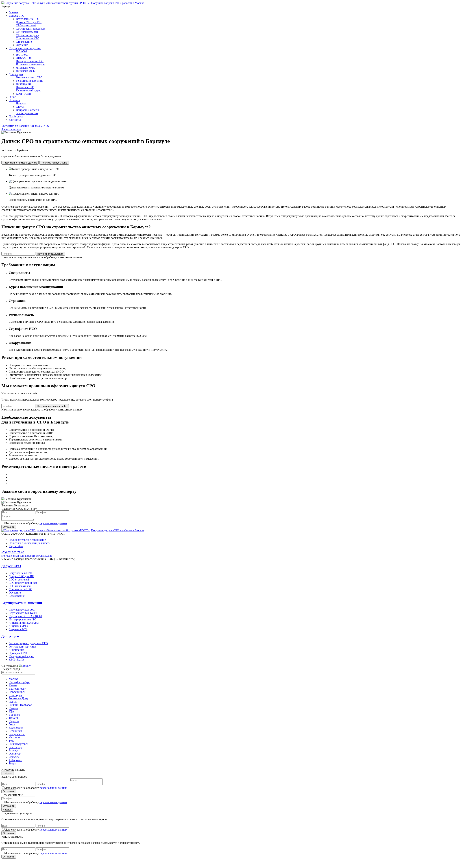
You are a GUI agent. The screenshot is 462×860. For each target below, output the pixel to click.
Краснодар (15, 695)
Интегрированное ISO (29, 61)
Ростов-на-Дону (18, 698)
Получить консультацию (54, 162)
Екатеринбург (17, 688)
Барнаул (13, 750)
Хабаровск (15, 760)
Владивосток (17, 734)
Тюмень (13, 717)
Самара (13, 708)
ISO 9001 (21, 51)
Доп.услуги (16, 74)
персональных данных (53, 523)
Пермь (13, 701)
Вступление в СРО (27, 18)
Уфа (11, 711)
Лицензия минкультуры (30, 64)
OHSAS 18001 (25, 57)
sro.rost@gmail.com (12, 555)
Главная (13, 12)
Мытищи (14, 737)
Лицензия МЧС (25, 67)
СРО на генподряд (27, 35)
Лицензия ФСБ (25, 70)
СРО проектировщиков (30, 28)
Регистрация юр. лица (29, 80)
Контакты (15, 119)
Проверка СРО (25, 87)
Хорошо (7, 809)
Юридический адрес (28, 90)
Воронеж (14, 714)
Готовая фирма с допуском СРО (28, 643)
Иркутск (14, 756)
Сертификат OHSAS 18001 (25, 616)
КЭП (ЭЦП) (23, 93)
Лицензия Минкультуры (24, 622)
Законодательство (27, 113)
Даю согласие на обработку (36, 523)
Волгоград (15, 747)
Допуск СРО (16, 15)
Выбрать (7, 773)
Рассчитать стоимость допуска (20, 162)
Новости (21, 103)
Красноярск (16, 727)
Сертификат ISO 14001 (23, 612)
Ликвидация (23, 83)
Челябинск (15, 730)
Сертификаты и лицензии (25, 48)
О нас (12, 96)
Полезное (14, 100)
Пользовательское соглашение (27, 539)
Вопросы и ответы (27, 109)
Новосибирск (17, 691)
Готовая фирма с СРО (29, 77)
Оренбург (15, 753)
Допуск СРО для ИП (29, 22)
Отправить (8, 791)
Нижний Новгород (20, 704)
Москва (13, 678)
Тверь (12, 763)
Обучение (22, 44)
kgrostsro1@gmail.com (38, 555)
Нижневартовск (18, 743)
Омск (12, 724)
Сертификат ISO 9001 (22, 609)
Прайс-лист (16, 116)
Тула (11, 740)
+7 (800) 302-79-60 (25, 125)
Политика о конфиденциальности (29, 543)
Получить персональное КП (52, 406)
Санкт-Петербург (19, 682)
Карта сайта (16, 546)
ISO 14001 (22, 54)
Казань (13, 685)
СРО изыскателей (27, 31)
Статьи (20, 106)
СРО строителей (26, 25)
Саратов (14, 721)
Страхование (24, 41)
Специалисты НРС (27, 38)
